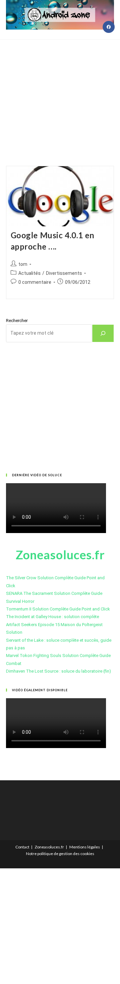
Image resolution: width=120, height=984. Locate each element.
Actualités (29, 273)
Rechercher (17, 320)
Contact (22, 846)
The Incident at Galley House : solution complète (52, 616)
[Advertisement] (60, 94)
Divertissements (64, 273)
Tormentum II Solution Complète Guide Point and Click (58, 608)
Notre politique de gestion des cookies (60, 853)
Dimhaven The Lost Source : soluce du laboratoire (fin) (58, 671)
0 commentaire (34, 282)
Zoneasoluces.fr (49, 846)
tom (22, 264)
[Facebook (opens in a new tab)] (109, 27)
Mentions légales (84, 846)
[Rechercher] (103, 333)
